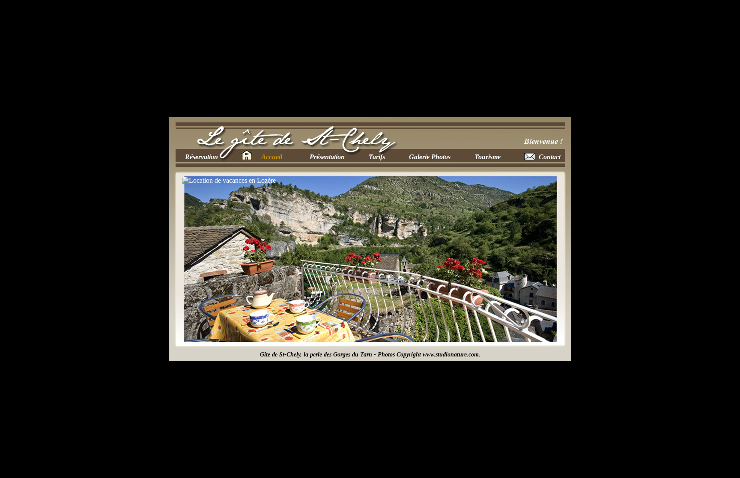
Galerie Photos (430, 156)
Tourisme (487, 156)
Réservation (201, 156)
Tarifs (377, 156)
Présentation (327, 156)
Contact (550, 156)
